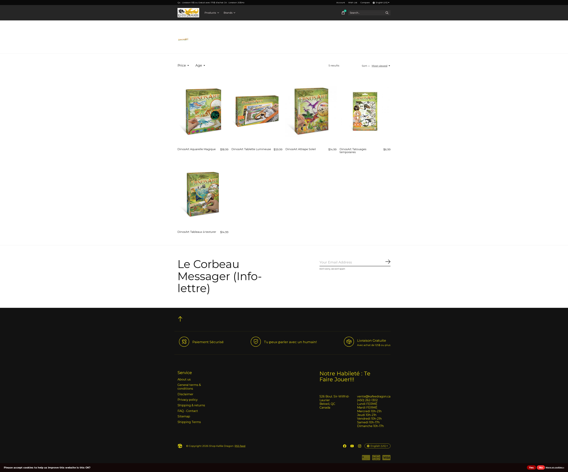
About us (184, 379)
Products (210, 12)
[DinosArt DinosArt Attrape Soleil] (310, 111)
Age (198, 65)
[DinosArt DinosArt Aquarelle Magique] (203, 111)
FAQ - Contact (188, 411)
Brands (228, 12)
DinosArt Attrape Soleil (300, 149)
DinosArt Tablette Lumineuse (251, 149)
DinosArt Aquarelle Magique (197, 149)
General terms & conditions (189, 386)
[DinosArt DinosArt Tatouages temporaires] (365, 111)
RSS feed (240, 445)
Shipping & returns (191, 405)
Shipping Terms (189, 422)
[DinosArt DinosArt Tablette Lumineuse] (256, 111)
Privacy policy (188, 399)
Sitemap (184, 416)
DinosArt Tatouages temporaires (353, 150)
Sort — (366, 65)
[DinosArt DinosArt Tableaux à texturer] (203, 194)
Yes (531, 467)
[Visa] (386, 459)
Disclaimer (185, 394)
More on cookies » (555, 467)
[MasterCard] (376, 459)
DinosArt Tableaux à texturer (197, 232)
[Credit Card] (366, 459)
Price (182, 65)
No (541, 467)
